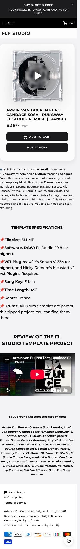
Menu (10, 23)
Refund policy (13, 497)
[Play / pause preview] (37, 76)
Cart (72, 23)
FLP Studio (16, 33)
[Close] (72, 4)
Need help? (17, 492)
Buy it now (37, 147)
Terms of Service (15, 502)
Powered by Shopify (45, 525)
